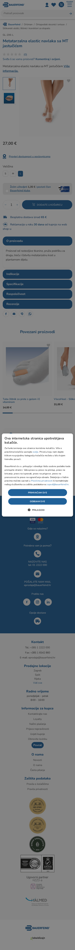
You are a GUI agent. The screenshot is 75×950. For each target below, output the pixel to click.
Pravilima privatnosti (41, 480)
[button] (37, 510)
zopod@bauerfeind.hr (57, 484)
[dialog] (37, 475)
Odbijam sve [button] (37, 501)
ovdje (35, 451)
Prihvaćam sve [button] (37, 492)
